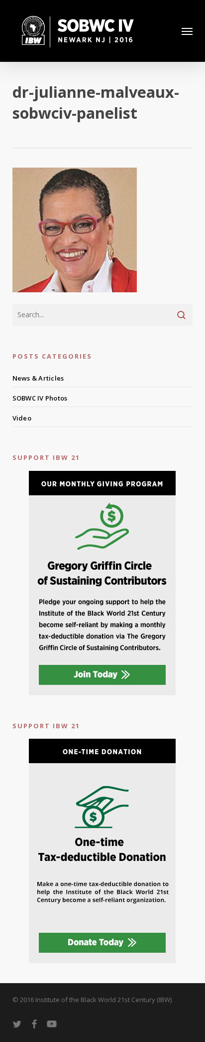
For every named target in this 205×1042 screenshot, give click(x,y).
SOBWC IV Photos (40, 398)
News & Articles (38, 378)
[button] (187, 31)
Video (21, 418)
